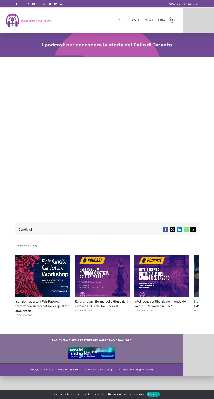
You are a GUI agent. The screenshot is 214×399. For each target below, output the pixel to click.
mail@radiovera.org (190, 4)
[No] (210, 394)
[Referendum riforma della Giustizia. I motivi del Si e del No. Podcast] (107, 256)
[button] (172, 20)
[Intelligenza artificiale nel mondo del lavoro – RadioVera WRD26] (170, 256)
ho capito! (153, 394)
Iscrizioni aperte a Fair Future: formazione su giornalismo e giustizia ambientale (42, 308)
